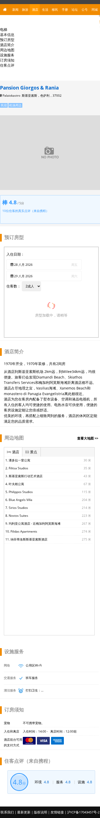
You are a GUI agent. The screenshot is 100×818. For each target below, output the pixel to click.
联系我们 (7, 812)
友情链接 (57, 812)
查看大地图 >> (87, 438)
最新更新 (24, 812)
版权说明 (40, 812)
